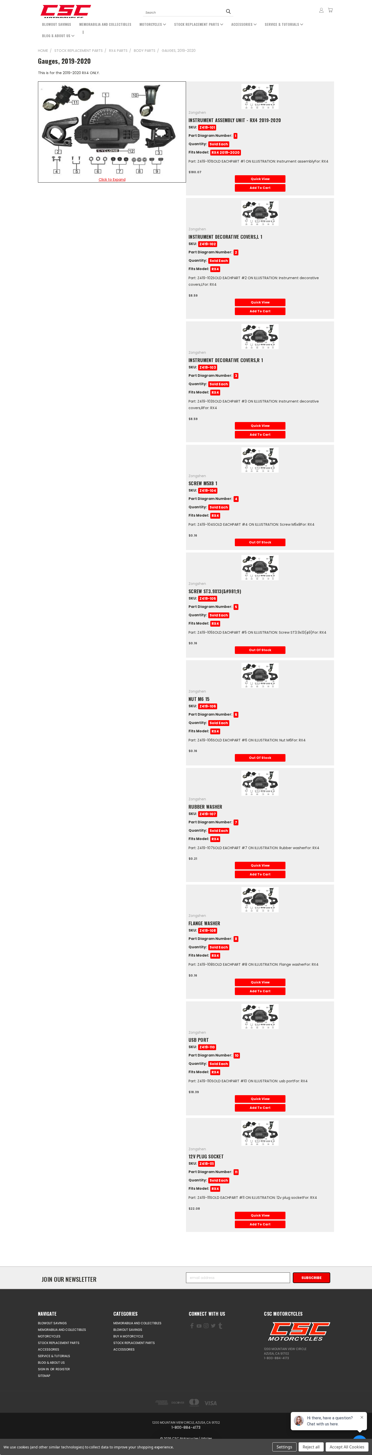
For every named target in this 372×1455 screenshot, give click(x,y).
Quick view (260, 179)
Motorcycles (151, 24)
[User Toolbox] (321, 10)
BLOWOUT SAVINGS (56, 24)
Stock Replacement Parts (197, 24)
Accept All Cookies (347, 1447)
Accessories (242, 24)
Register (63, 1369)
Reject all (311, 1447)
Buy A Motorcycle (128, 1336)
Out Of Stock (260, 542)
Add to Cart (260, 188)
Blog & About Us (56, 35)
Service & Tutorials (282, 24)
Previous (24, 1439)
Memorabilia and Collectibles (105, 24)
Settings (284, 1447)
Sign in (44, 1369)
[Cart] (330, 10)
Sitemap (44, 1376)
